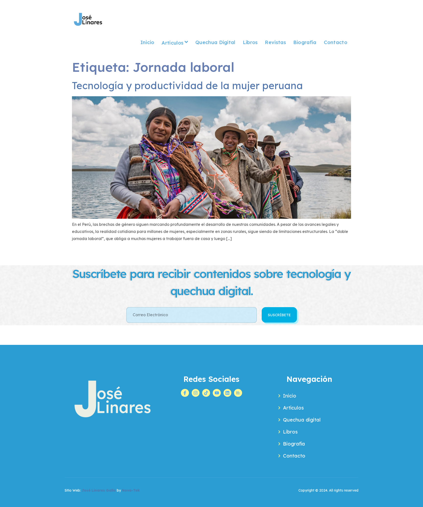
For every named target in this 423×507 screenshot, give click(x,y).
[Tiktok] (206, 393)
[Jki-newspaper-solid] (238, 393)
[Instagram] (196, 393)
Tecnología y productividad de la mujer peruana (187, 85)
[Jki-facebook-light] (185, 393)
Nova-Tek (131, 490)
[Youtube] (217, 393)
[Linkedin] (227, 393)
